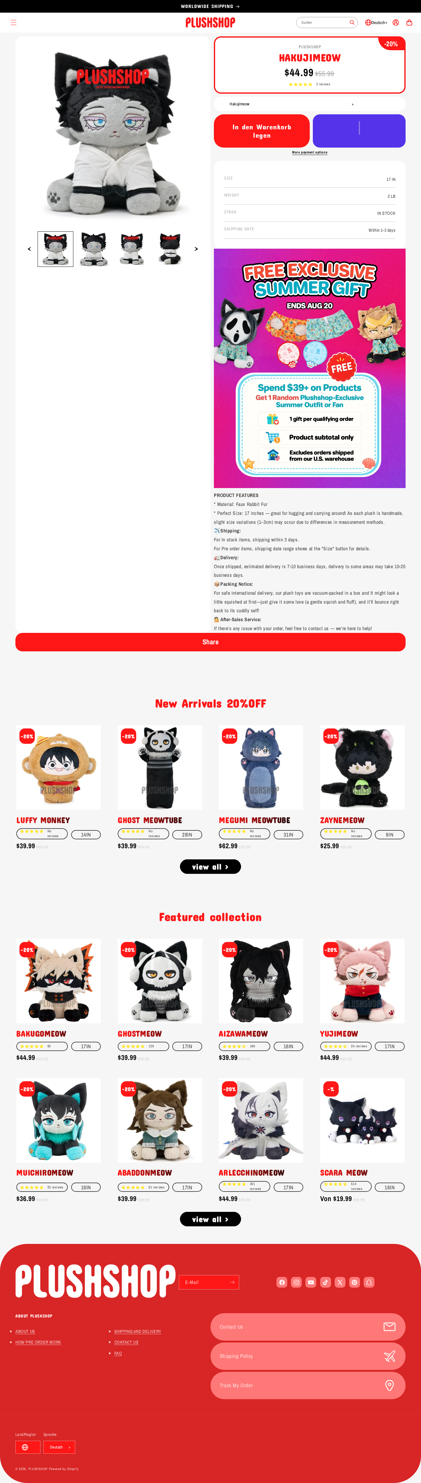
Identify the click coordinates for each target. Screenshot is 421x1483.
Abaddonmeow (145, 1172)
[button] (300, 84)
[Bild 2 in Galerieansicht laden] (93, 249)
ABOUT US (25, 1331)
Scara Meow (344, 1172)
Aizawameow (243, 1033)
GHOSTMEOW (139, 1033)
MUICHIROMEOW (44, 1172)
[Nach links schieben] (29, 249)
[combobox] (327, 22)
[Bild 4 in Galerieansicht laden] (169, 249)
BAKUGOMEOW (41, 1033)
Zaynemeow (342, 820)
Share (210, 641)
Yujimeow (339, 1033)
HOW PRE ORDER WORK (38, 1342)
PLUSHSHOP (38, 1469)
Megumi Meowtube (254, 820)
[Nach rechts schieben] (196, 249)
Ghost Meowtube (150, 820)
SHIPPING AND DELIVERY (138, 1331)
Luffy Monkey (43, 820)
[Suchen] (352, 22)
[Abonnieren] (232, 1282)
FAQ (118, 1353)
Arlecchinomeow (251, 1172)
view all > (210, 866)
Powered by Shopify (64, 1469)
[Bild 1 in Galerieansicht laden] (55, 249)
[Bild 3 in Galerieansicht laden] (131, 249)
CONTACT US (126, 1342)
